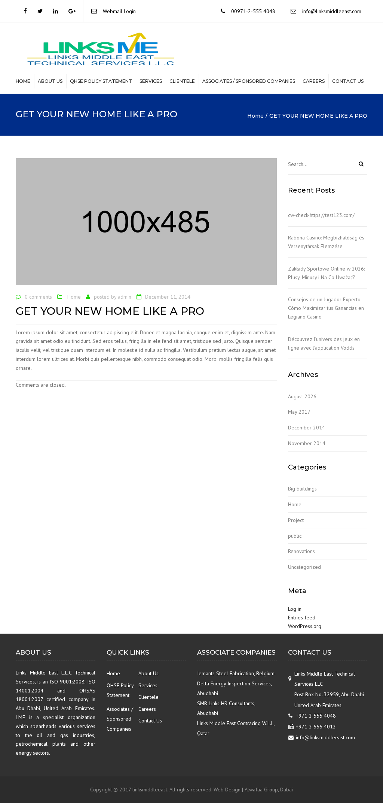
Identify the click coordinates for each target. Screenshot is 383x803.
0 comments (38, 296)
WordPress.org (304, 626)
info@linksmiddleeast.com (331, 11)
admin (124, 296)
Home (23, 81)
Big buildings (302, 488)
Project (296, 520)
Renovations (301, 551)
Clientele (182, 81)
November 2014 (306, 443)
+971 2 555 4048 (316, 715)
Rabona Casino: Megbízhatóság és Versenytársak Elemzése (326, 242)
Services (151, 81)
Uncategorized (304, 567)
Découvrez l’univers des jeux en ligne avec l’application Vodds (324, 343)
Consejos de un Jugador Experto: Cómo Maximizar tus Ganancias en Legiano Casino (326, 308)
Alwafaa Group (261, 789)
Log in (294, 609)
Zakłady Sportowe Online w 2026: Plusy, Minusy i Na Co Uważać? (326, 273)
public (294, 535)
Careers (314, 81)
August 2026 (302, 396)
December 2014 (306, 427)
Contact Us (348, 81)
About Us (50, 81)
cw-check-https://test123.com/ (321, 215)
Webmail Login (119, 11)
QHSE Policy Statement (101, 81)
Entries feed (301, 617)
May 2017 (299, 411)
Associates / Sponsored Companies (248, 81)
